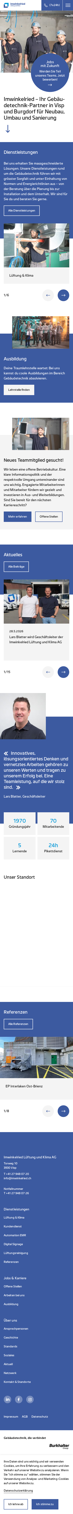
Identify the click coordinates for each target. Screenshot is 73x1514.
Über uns (10, 1320)
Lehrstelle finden (19, 390)
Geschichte (11, 1337)
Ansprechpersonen (16, 1328)
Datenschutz (39, 1416)
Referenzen (11, 1262)
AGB (25, 1416)
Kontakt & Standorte (17, 1382)
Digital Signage (13, 1244)
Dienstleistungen (16, 1209)
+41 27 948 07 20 (17, 1174)
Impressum (11, 1416)
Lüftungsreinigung (16, 1253)
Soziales (9, 1355)
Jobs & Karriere (15, 1278)
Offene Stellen (49, 516)
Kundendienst (13, 1226)
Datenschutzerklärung (18, 1490)
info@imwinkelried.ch (17, 1178)
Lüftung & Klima (14, 1217)
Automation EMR (15, 1235)
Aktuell (8, 1364)
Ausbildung (11, 1304)
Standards (10, 1346)
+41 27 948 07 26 (17, 1193)
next (63, 295)
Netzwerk (10, 1373)
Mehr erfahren (17, 516)
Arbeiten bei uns (14, 1295)
